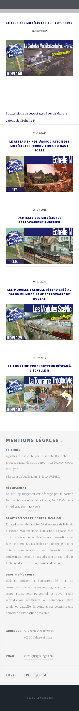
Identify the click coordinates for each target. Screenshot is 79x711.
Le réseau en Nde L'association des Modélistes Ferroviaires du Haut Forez (39, 146)
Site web (34, 507)
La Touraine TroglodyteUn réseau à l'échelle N (39, 368)
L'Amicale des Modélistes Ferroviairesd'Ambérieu (39, 220)
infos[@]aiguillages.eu (38, 656)
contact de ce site (51, 563)
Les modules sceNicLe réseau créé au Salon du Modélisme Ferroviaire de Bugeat (39, 294)
